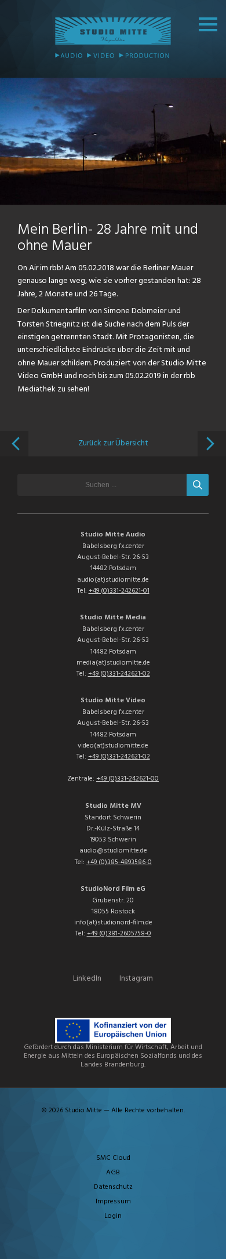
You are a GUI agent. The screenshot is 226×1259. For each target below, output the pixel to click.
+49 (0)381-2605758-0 (119, 933)
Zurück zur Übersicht (113, 443)
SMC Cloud (113, 1158)
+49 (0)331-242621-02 (119, 674)
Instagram (136, 978)
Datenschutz (113, 1187)
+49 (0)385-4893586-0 (119, 862)
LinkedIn (87, 978)
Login (113, 1216)
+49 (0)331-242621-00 (127, 779)
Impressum (113, 1201)
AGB (113, 1172)
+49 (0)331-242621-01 (119, 591)
